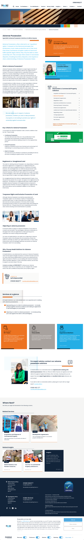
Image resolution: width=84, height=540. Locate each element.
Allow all (73, 519)
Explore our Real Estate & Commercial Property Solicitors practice (65, 124)
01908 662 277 (35, 388)
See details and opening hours (30, 487)
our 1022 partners (25, 521)
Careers (72, 6)
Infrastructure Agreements (60, 107)
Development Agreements (60, 98)
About (64, 6)
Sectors (43, 6)
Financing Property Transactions (61, 105)
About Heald (63, 345)
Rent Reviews (57, 119)
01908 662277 (77, 2)
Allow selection (73, 524)
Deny (73, 528)
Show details (68, 537)
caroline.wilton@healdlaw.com (30, 281)
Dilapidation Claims (58, 100)
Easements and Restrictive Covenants (62, 103)
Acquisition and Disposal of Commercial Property (65, 93)
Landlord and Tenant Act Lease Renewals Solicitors (65, 110)
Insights (58, 6)
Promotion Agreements (59, 117)
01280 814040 (28, 498)
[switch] (38, 537)
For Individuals (34, 6)
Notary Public (50, 6)
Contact (79, 6)
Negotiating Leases (58, 112)
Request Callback (58, 53)
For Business (23, 6)
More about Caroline (62, 76)
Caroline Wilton (38, 384)
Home (17, 6)
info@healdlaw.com (27, 485)
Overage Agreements (59, 114)
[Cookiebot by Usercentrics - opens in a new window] (8, 537)
